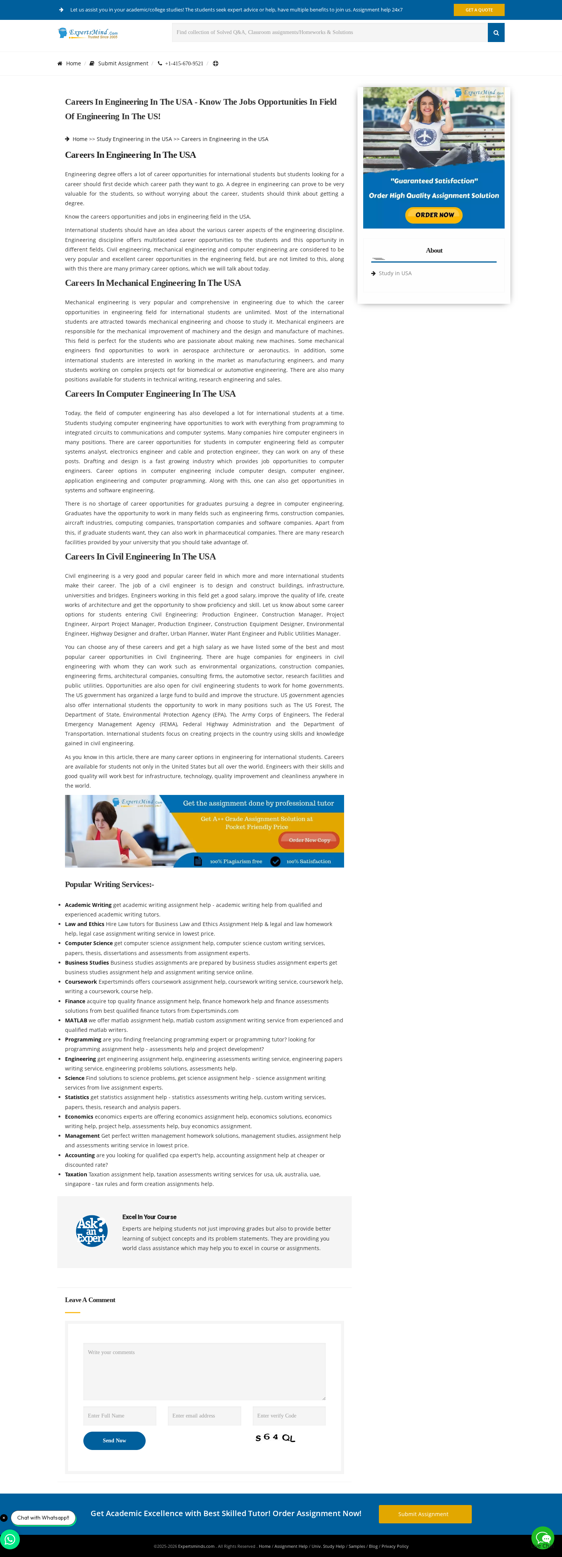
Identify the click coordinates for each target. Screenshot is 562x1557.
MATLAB (77, 1020)
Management (83, 1135)
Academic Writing (89, 904)
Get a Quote (479, 10)
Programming (84, 1039)
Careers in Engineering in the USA (224, 139)
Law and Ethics (85, 924)
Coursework (82, 981)
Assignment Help (291, 1546)
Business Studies (87, 962)
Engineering (81, 1058)
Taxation (77, 1174)
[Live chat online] (542, 1537)
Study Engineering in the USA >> (138, 139)
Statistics (78, 1097)
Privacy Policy (395, 1546)
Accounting (80, 1155)
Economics (80, 1116)
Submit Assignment (123, 63)
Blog (373, 1546)
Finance (76, 1001)
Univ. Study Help (328, 1546)
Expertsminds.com (197, 1546)
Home (73, 63)
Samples (357, 1546)
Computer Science (89, 943)
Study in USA (395, 273)
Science (75, 1078)
